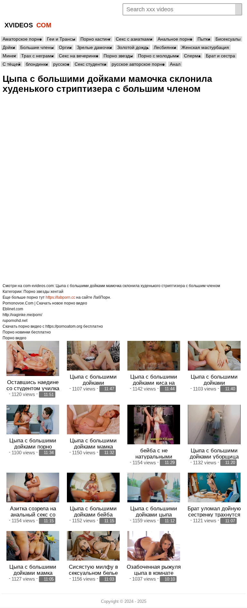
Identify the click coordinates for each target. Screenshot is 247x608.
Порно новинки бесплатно (27, 332)
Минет (9, 55)
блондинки (37, 64)
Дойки (9, 47)
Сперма (192, 55)
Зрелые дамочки (94, 47)
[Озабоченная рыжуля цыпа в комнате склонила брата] (153, 546)
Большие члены (37, 47)
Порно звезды (118, 55)
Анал (175, 64)
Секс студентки (90, 64)
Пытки (203, 39)
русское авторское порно (138, 64)
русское (61, 64)
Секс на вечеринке (78, 55)
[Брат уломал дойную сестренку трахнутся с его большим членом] (214, 487)
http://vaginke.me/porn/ (22, 315)
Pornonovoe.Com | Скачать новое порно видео (45, 303)
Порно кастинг (95, 39)
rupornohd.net (15, 320)
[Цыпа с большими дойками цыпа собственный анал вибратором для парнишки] (153, 487)
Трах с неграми (37, 55)
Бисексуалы (228, 39)
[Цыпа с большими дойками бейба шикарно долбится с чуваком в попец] (93, 487)
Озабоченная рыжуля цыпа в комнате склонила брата (154, 573)
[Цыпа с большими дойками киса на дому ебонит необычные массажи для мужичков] (153, 356)
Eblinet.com (13, 309)
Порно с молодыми (158, 55)
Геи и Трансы (61, 39)
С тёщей (12, 64)
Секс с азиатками (134, 39)
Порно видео (14, 338)
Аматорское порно (22, 39)
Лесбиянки (165, 47)
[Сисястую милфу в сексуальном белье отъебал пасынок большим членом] (93, 546)
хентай (56, 291)
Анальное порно (175, 39)
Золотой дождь (133, 47)
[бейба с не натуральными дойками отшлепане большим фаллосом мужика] (153, 424)
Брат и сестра (220, 55)
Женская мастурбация (205, 47)
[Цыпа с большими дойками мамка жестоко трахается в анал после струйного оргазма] (93, 419)
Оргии (65, 47)
